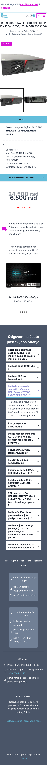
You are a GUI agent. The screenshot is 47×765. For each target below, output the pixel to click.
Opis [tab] (21, 120)
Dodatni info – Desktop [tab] (21, 177)
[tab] (22, 85)
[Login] (27, 15)
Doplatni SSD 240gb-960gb (23, 297)
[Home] (6, 34)
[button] (12, 100)
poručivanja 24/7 (29, 4)
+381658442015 (17, 673)
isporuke (5, 8)
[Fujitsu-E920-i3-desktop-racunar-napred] (23, 64)
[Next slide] (45, 100)
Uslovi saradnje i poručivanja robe (24, 721)
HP (6, 560)
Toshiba (38, 560)
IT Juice (23, 758)
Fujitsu (14, 560)
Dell (22, 560)
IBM (29, 560)
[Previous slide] (9, 285)
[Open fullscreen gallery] (44, 85)
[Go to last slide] (1, 100)
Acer (23, 565)
